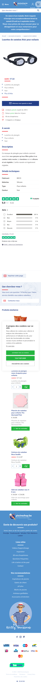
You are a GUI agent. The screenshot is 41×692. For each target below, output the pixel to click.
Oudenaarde (15, 533)
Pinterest (24, 637)
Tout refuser (20, 358)
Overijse (6, 533)
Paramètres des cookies (20, 676)
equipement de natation (30, 36)
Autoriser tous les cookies (20, 352)
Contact (20, 566)
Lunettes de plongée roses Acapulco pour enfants (19, 373)
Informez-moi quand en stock (22, 103)
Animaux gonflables (20, 593)
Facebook (17, 637)
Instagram (20, 637)
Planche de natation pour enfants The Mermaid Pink (19, 413)
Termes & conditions (11, 674)
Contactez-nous (14, 301)
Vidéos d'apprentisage (20, 548)
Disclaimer (22, 674)
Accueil (4, 36)
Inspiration (20, 552)
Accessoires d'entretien (20, 597)
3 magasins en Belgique (13, 120)
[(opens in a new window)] (20, 681)
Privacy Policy (31, 674)
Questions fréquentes (20, 559)
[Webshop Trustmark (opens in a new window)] (20, 665)
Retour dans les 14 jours (15, 113)
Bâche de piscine (20, 590)
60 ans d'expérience (11, 116)
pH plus (20, 586)
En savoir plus (10, 346)
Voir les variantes (21, 428)
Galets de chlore (21, 583)
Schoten (24, 533)
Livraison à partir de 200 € (16, 110)
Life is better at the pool (20, 562)
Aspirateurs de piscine (20, 579)
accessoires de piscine (15, 36)
